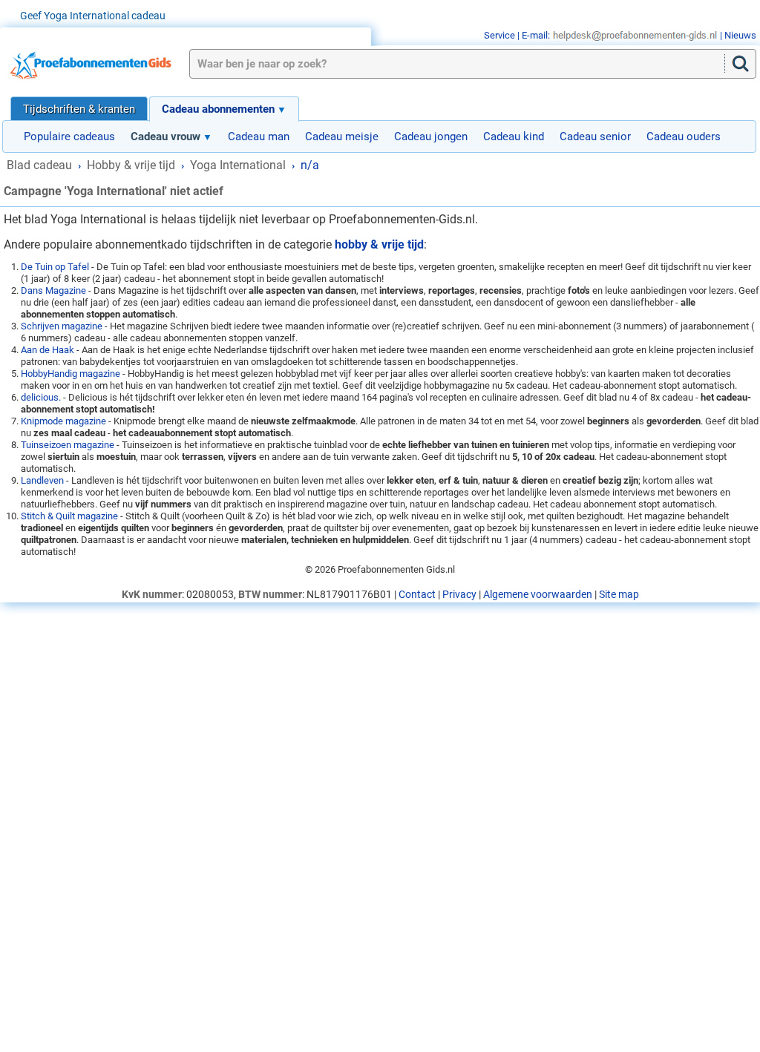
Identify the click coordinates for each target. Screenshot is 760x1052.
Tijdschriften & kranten (79, 109)
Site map (619, 594)
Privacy (459, 594)
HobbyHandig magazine (70, 373)
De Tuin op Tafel (55, 266)
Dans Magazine (53, 290)
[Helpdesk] (635, 35)
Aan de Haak (47, 349)
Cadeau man (258, 136)
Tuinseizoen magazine (67, 444)
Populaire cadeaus (69, 136)
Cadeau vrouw (165, 136)
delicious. (41, 397)
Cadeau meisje (342, 136)
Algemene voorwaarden (537, 594)
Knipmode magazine (63, 421)
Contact (417, 594)
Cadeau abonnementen (218, 109)
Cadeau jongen (431, 136)
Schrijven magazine (61, 326)
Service (499, 35)
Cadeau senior (595, 136)
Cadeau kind (513, 136)
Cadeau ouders (683, 136)
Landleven (42, 480)
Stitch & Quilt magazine (69, 516)
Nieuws (740, 35)
